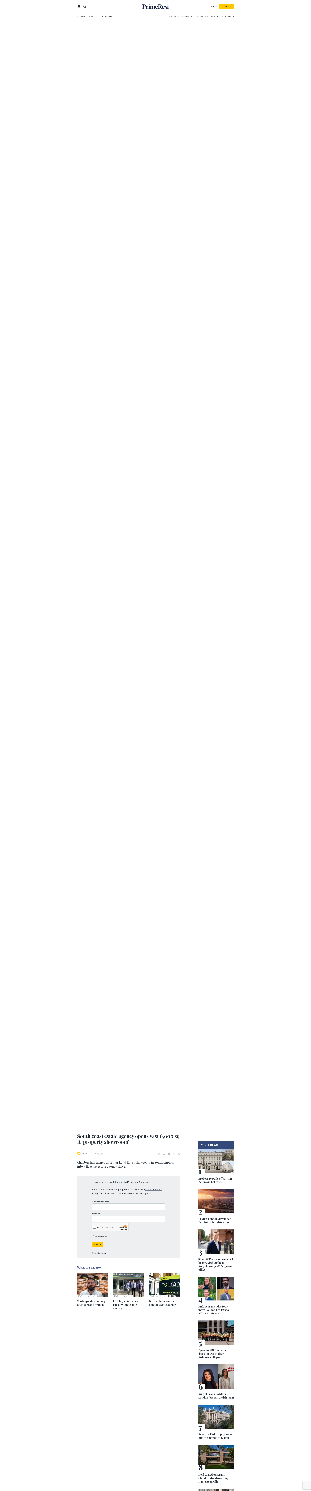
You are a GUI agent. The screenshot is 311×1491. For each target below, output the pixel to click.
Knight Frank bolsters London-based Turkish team (216, 1395)
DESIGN (215, 16)
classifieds (108, 16)
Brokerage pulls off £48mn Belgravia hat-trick (215, 1180)
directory (94, 16)
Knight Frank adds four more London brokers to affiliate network (213, 1310)
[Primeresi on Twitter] (159, 1154)
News (85, 1154)
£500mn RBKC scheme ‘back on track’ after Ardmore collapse (212, 1353)
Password (96, 1213)
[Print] (179, 1154)
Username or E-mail (100, 1201)
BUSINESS (187, 16)
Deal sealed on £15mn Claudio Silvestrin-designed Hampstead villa (215, 1478)
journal (81, 16)
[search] (84, 6)
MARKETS (174, 16)
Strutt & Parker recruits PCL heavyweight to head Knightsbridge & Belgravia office (216, 1264)
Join (226, 6)
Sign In (213, 6)
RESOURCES (228, 16)
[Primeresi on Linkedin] (164, 1154)
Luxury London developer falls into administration (214, 1220)
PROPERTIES (201, 16)
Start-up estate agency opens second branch (91, 1303)
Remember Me (101, 1236)
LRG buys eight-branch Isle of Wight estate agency (128, 1304)
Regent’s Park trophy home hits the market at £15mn (215, 1436)
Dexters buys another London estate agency (163, 1303)
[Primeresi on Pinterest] (174, 1154)
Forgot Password (99, 1253)
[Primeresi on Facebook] (169, 1154)
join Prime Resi (153, 1189)
